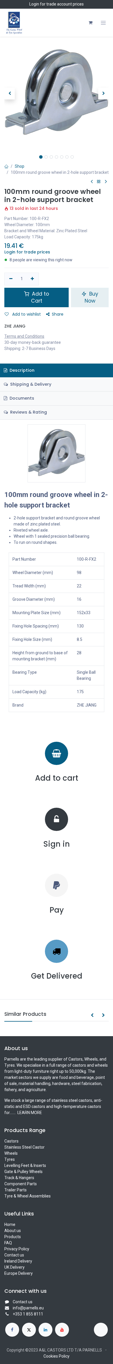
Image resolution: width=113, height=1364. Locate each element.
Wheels (11, 1153)
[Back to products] (98, 182)
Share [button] (57, 314)
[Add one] (32, 279)
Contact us (14, 1255)
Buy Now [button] (92, 297)
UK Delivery (14, 1267)
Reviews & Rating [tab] (28, 412)
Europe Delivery (18, 1273)
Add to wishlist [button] (26, 314)
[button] (9, 93)
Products (12, 1236)
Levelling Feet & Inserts (25, 1165)
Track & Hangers (19, 1177)
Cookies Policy (56, 1356)
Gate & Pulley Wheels (23, 1171)
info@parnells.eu (28, 1308)
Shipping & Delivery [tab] (30, 384)
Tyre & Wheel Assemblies (27, 1196)
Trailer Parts (15, 1190)
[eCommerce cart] (90, 22)
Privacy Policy (16, 1249)
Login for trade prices (27, 252)
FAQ (8, 1242)
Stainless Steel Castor (24, 1147)
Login (34, 4)
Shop (19, 166)
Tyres (9, 1159)
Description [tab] (21, 370)
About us (12, 1230)
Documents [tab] (21, 398)
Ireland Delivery (18, 1261)
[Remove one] (11, 279)
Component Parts (20, 1183)
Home (9, 1224)
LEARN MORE (29, 1112)
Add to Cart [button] (39, 297)
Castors (11, 1141)
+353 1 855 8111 (28, 1314)
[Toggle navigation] (103, 22)
